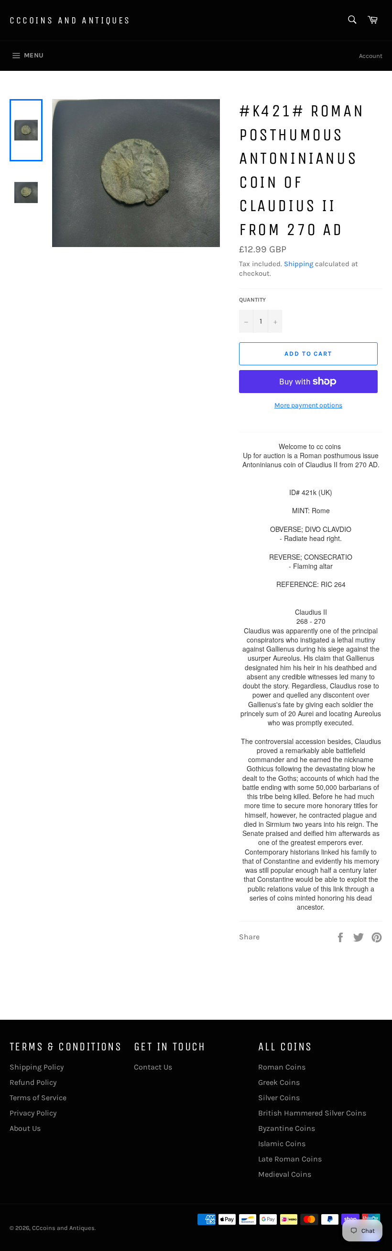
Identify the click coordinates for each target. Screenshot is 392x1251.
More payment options (308, 405)
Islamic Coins (281, 1143)
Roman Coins (281, 1066)
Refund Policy (33, 1082)
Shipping (298, 263)
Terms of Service (38, 1097)
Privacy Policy (33, 1112)
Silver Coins (279, 1097)
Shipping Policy (37, 1066)
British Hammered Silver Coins (312, 1112)
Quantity (252, 299)
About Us (25, 1128)
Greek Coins (279, 1082)
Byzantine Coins (286, 1128)
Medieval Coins (284, 1174)
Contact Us (153, 1066)
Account (370, 55)
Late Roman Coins (290, 1158)
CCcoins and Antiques (70, 20)
